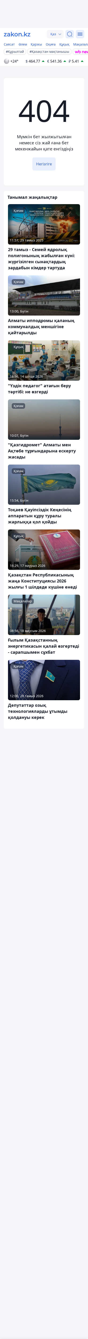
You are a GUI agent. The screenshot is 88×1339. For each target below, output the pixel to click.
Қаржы (36, 44)
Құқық (64, 44)
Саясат (9, 44)
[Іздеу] (69, 34)
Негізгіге (44, 164)
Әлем (23, 44)
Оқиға (51, 44)
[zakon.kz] (17, 34)
